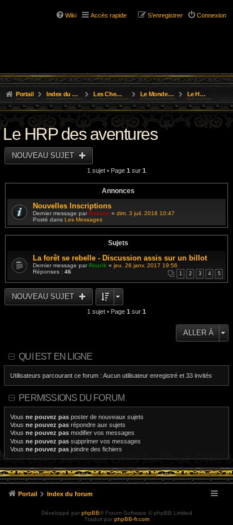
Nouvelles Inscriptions (72, 206)
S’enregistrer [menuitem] (165, 15)
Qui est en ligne (55, 356)
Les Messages (83, 219)
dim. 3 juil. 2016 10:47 (145, 213)
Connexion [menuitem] (211, 15)
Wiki (70, 15)
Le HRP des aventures (199, 94)
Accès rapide (108, 15)
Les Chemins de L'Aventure (111, 94)
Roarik (98, 265)
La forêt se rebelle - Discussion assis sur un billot (120, 258)
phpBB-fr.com (131, 519)
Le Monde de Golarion (158, 94)
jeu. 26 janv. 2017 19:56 (146, 265)
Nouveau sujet (44, 155)
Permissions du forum (71, 398)
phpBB (90, 513)
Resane (99, 213)
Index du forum (64, 94)
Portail (24, 94)
